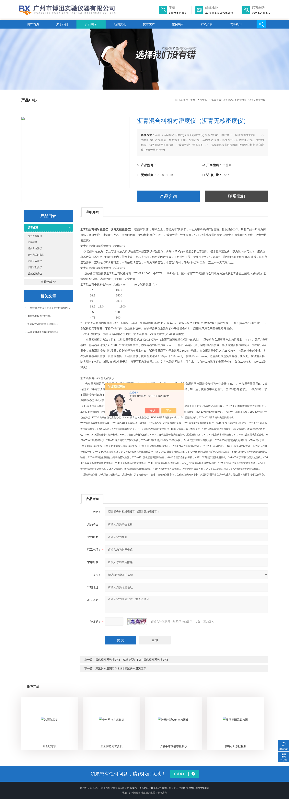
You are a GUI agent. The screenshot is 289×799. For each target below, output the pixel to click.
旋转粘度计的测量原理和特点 (43, 324)
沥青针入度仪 (35, 261)
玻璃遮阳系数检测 (235, 746)
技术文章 (149, 24)
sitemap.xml (202, 788)
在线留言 (207, 24)
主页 (192, 100)
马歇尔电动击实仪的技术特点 (43, 332)
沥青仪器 (216, 100)
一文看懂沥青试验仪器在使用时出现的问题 (50, 307)
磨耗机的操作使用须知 (39, 316)
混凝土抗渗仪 (35, 248)
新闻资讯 (120, 24)
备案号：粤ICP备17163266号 (145, 788)
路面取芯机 (49, 746)
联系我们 (236, 24)
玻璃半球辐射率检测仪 (173, 746)
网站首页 (33, 24)
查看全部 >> (48, 281)
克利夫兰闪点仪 (36, 254)
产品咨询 (168, 196)
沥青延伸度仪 (35, 273)
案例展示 (178, 24)
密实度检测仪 (35, 235)
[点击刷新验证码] (137, 621)
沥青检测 (32, 242)
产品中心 (202, 100)
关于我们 (62, 24)
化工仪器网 (180, 788)
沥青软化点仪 (35, 267)
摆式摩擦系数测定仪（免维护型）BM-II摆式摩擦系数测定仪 (131, 659)
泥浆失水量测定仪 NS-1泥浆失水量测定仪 (120, 668)
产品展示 (91, 24)
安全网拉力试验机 (111, 746)
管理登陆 (191, 788)
